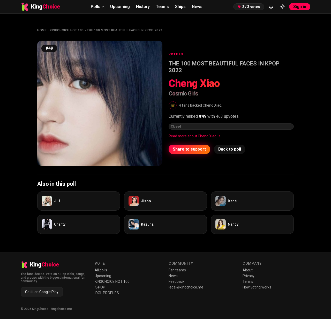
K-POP (100, 287)
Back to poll (229, 149)
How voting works (257, 287)
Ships (180, 6)
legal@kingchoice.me (186, 287)
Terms (248, 281)
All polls (101, 270)
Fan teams (177, 270)
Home (42, 30)
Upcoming (120, 6)
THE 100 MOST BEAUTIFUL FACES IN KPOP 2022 (124, 30)
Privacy (248, 276)
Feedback (176, 281)
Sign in (299, 6)
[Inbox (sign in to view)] (271, 6)
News (197, 6)
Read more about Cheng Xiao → (195, 136)
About (248, 270)
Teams (162, 6)
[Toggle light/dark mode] (282, 6)
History (143, 6)
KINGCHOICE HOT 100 (67, 30)
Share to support (189, 149)
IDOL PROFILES (107, 293)
